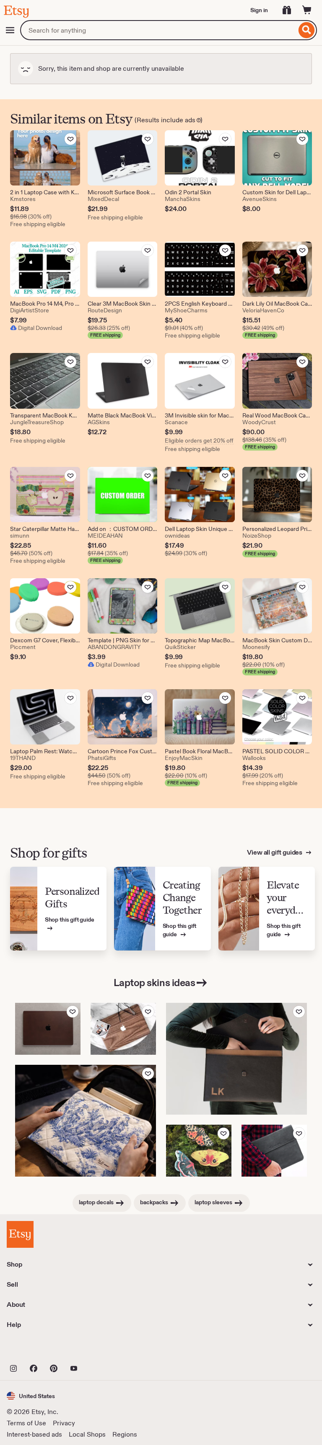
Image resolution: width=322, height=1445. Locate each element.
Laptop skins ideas (154, 982)
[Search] (306, 30)
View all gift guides (275, 852)
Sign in (259, 10)
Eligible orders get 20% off (199, 440)
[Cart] (307, 10)
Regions (124, 1434)
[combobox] (158, 30)
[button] (30, 1395)
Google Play (98, 1350)
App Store (35, 1350)
